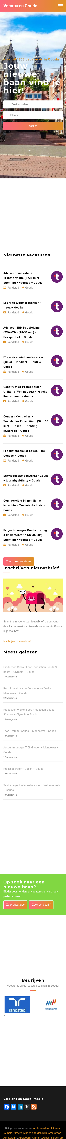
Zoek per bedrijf (41, 904)
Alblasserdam (41, 1128)
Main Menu (60, 5)
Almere (18, 1133)
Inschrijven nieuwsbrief (17, 641)
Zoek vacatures (15, 904)
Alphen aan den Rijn (35, 1133)
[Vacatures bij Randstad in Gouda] (16, 1005)
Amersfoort (54, 1133)
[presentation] (3, 1015)
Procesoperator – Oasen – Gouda (23, 768)
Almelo (8, 1133)
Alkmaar (56, 1128)
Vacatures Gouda (20, 5)
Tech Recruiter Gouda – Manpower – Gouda (29, 731)
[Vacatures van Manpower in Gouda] (50, 1004)
